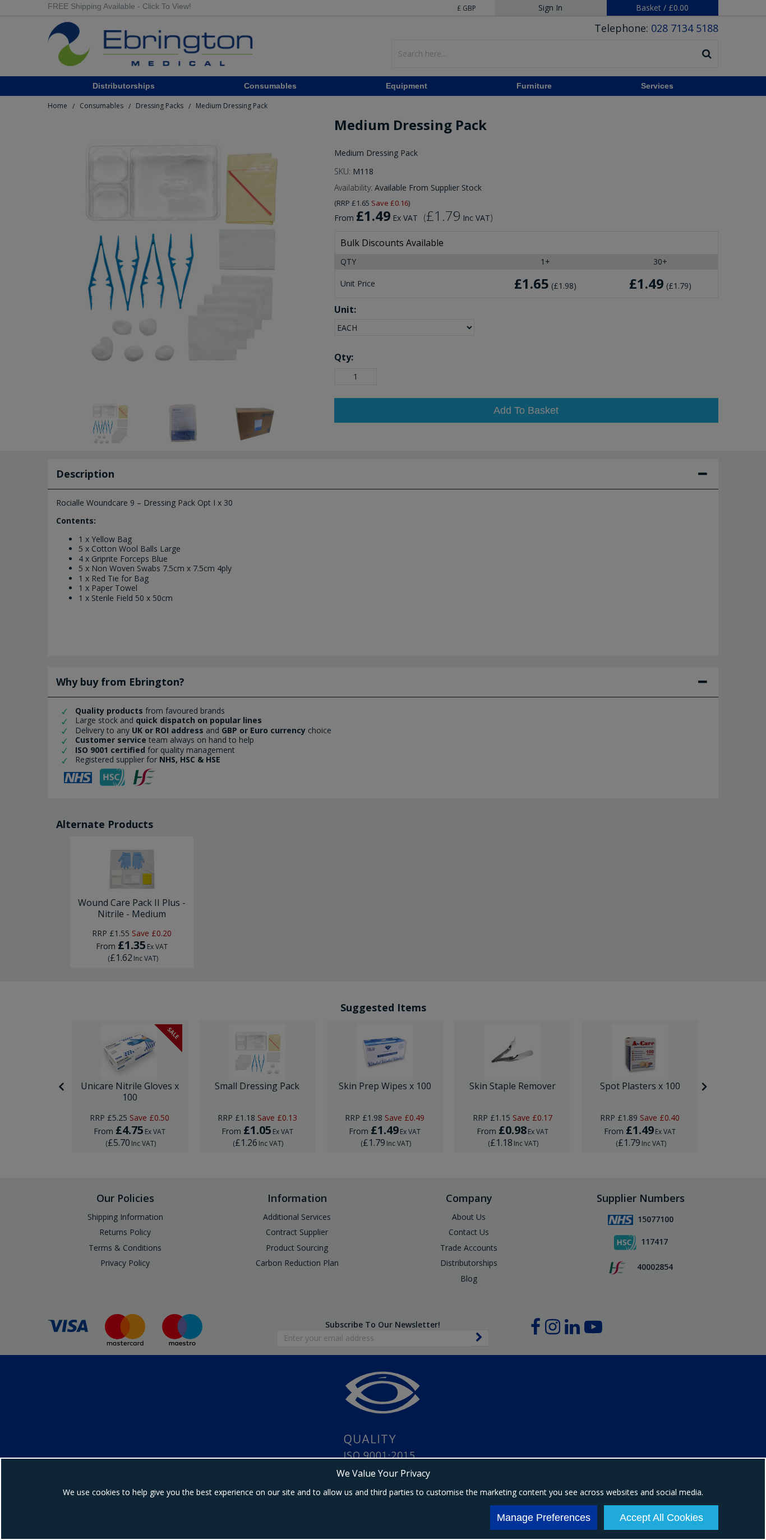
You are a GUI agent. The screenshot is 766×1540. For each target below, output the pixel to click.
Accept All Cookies (661, 1517)
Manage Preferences (543, 1517)
